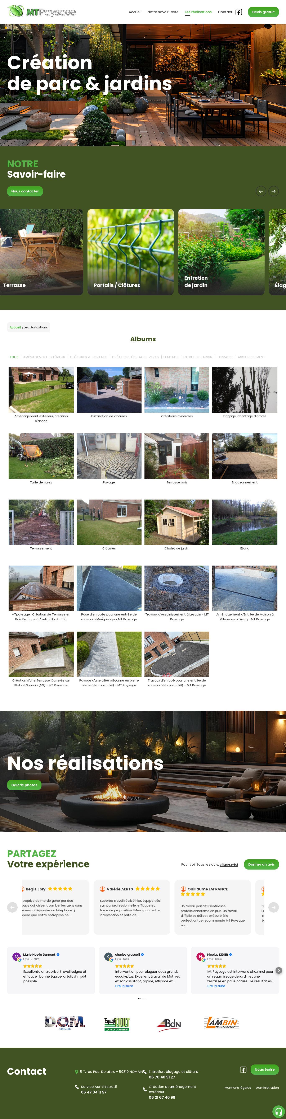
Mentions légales (238, 1087)
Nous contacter (25, 191)
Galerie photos (24, 785)
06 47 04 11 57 (94, 1092)
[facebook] (239, 12)
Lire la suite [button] (124, 986)
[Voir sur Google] (16, 956)
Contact (225, 12)
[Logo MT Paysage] (41, 16)
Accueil (135, 12)
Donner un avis (261, 864)
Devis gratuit (263, 12)
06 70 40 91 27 (162, 1077)
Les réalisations (198, 12)
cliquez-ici (229, 864)
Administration (267, 1087)
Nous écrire (265, 1069)
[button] (7, 970)
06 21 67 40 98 (162, 1097)
